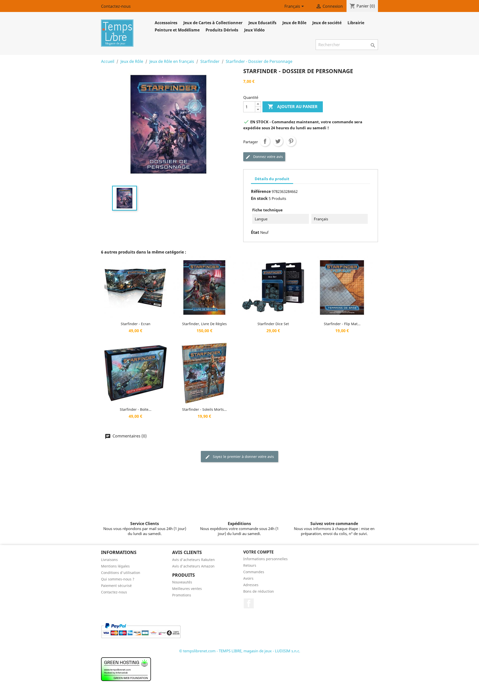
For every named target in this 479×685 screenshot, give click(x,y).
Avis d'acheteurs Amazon (193, 566)
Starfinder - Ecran (135, 323)
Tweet (278, 141)
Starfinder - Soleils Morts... (204, 409)
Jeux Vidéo (254, 30)
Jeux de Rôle (294, 22)
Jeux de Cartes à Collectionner (212, 22)
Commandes (253, 571)
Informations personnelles (265, 558)
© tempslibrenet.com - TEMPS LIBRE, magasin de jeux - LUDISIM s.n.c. (239, 650)
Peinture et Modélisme (177, 30)
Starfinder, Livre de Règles (204, 323)
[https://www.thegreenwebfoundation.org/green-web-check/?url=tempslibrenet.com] (126, 669)
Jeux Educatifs (262, 22)
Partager (265, 141)
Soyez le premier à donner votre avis (243, 456)
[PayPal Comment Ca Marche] (141, 630)
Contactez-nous (116, 6)
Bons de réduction (258, 591)
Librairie (356, 22)
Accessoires (166, 22)
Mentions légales (115, 566)
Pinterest (291, 141)
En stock (259, 198)
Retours (249, 565)
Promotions (181, 595)
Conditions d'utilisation (120, 572)
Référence (261, 191)
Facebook (249, 603)
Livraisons (109, 559)
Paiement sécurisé (116, 585)
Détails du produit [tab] (272, 178)
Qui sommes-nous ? (117, 579)
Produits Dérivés (222, 30)
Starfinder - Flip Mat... (342, 323)
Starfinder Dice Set (273, 323)
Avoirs (248, 578)
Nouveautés (182, 582)
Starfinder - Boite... (135, 409)
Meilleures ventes (187, 588)
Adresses (250, 584)
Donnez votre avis (267, 156)
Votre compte (258, 552)
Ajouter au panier (293, 107)
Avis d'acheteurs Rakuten (193, 559)
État (255, 232)
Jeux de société (327, 22)
